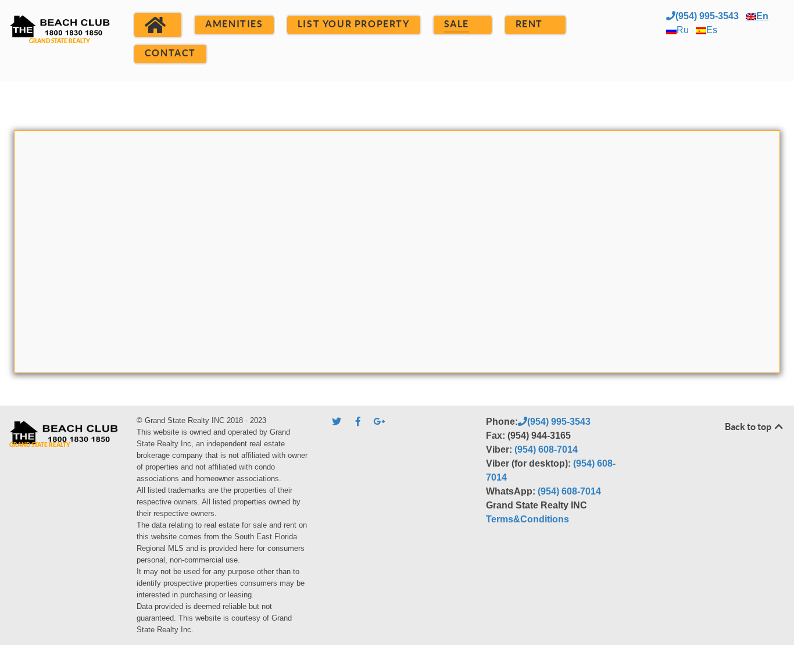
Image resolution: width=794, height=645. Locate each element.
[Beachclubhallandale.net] (59, 39)
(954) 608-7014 (546, 449)
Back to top (749, 426)
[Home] (158, 25)
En (762, 16)
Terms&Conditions (527, 519)
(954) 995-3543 (707, 16)
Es (711, 30)
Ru (683, 30)
